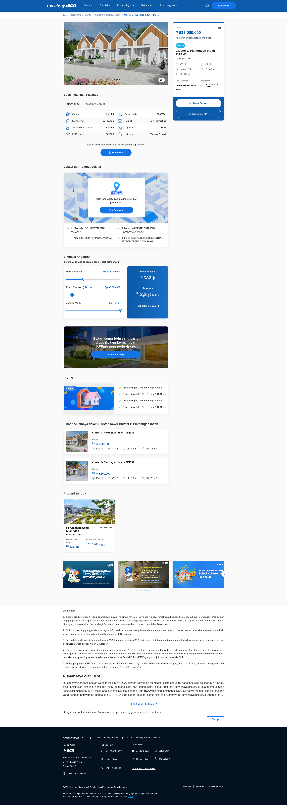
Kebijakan (200, 786)
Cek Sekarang (116, 210)
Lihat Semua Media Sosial (143, 768)
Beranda (88, 5)
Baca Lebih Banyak (142, 703)
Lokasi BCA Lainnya (76, 774)
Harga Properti (74, 271)
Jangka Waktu (73, 303)
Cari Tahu (105, 5)
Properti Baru (75, 15)
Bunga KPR (186, 786)
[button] (163, 53)
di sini (130, 796)
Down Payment (74, 287)
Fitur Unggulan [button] (168, 5)
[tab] (73, 104)
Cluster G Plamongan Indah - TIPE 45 (141, 15)
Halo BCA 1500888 (113, 751)
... (86, 738)
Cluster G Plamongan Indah (107, 15)
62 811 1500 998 (113, 768)
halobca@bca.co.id (113, 759)
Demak (88, 15)
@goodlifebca (142, 759)
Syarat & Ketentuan (216, 786)
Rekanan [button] (146, 5)
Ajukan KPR (224, 5)
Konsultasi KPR (200, 114)
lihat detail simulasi (146, 306)
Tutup (215, 719)
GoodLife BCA (142, 751)
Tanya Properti (200, 103)
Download (118, 152)
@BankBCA (164, 759)
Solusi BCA (164, 751)
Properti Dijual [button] (124, 5)
